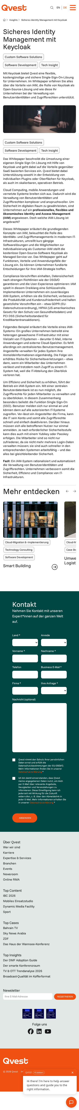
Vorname (18, 651)
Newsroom (10, 874)
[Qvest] (14, 8)
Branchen (9, 863)
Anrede (45, 635)
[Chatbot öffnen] (51, 7)
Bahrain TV (10, 928)
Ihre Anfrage (49, 683)
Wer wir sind (11, 847)
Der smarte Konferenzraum (21, 965)
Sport (7, 912)
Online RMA (11, 879)
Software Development (20, 65)
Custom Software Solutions (23, 57)
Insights (13, 19)
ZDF (6, 939)
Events (7, 869)
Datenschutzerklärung (30, 771)
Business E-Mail (51, 667)
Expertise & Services (17, 858)
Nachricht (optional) (23, 699)
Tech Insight (49, 65)
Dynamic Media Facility (19, 906)
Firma (16, 683)
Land (16, 635)
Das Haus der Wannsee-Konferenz (26, 944)
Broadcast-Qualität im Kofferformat (26, 976)
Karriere (8, 852)
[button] (67, 491)
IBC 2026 (9, 895)
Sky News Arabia (14, 933)
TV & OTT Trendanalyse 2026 (22, 971)
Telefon (16, 667)
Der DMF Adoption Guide (20, 960)
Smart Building (17, 565)
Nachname (48, 651)
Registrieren (65, 996)
